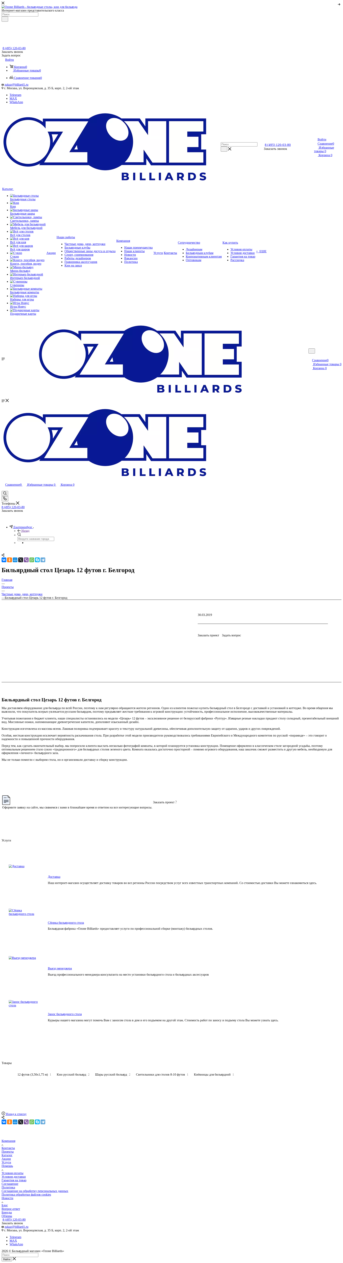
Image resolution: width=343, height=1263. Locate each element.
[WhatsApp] (31, 1122)
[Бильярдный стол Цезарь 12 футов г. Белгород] (171, 631)
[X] (20, 1122)
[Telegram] (42, 1122)
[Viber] (26, 1122)
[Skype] (37, 1122)
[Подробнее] (339, 4)
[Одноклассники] (9, 1122)
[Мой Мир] (15, 1122)
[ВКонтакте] (4, 1122)
